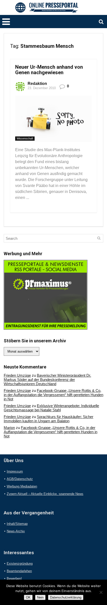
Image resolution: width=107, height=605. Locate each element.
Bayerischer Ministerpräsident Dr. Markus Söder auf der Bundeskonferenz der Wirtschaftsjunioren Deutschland (47, 379)
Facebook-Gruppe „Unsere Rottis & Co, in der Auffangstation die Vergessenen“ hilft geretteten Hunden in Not (53, 394)
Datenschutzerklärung (65, 597)
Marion (9, 427)
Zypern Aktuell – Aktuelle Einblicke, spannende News (45, 494)
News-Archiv (16, 531)
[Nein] (100, 592)
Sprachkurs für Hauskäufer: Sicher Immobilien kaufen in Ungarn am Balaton (48, 419)
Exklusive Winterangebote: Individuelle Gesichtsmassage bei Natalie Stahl (51, 408)
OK (28, 597)
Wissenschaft (25, 138)
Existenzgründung (20, 563)
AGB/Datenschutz (20, 479)
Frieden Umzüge (17, 375)
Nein (40, 597)
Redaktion (37, 83)
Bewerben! (14, 578)
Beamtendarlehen (19, 571)
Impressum (15, 471)
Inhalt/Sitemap (17, 524)
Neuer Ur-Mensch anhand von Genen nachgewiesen (49, 69)
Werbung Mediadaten (22, 486)
